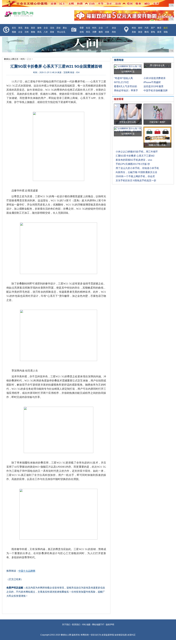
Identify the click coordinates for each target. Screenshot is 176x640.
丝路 (107, 32)
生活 (88, 28)
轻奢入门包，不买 (157, 145)
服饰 (39, 28)
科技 (134, 28)
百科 (27, 32)
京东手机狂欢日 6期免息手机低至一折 (136, 180)
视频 (14, 32)
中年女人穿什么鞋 (127, 122)
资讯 (20, 28)
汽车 (147, 28)
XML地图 (86, 624)
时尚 (94, 28)
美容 (33, 28)
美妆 (27, 28)
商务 (114, 32)
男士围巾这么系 (157, 65)
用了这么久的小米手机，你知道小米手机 (137, 168)
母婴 (82, 28)
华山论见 (61, 32)
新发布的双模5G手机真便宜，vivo (134, 159)
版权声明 (110, 624)
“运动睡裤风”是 (128, 71)
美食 (52, 32)
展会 (65, 28)
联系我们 (76, 624)
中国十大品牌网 (26, 570)
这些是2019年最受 (153, 86)
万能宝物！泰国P (157, 122)
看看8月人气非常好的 (125, 86)
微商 (101, 32)
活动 (52, 28)
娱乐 (166, 28)
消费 (94, 32)
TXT (102, 624)
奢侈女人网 (66, 635)
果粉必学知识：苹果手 (126, 90)
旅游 (140, 32)
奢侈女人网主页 (11, 59)
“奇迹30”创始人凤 (123, 78)
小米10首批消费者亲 (155, 78)
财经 (140, 28)
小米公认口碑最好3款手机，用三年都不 (137, 151)
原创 (58, 28)
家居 (159, 32)
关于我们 (66, 624)
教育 (159, 28)
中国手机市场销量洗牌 (156, 90)
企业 (46, 28)
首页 (14, 28)
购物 (33, 32)
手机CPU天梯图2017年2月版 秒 (133, 164)
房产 (153, 28)
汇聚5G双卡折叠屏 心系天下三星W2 (135, 155)
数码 (147, 32)
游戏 (82, 32)
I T (107, 28)
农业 (114, 28)
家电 (153, 32)
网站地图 (96, 624)
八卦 (46, 32)
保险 (166, 32)
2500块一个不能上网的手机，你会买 (135, 176)
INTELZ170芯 (121, 82)
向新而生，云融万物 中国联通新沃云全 (136, 172)
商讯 (39, 32)
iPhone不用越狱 (152, 82)
